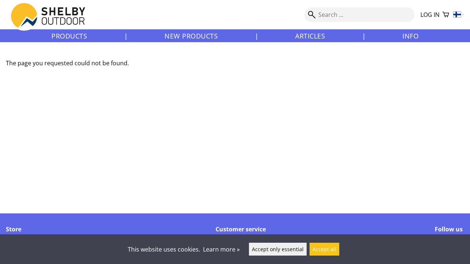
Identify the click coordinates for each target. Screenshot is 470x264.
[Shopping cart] (445, 15)
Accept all (324, 249)
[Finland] (458, 15)
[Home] (52, 22)
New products (191, 36)
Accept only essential (278, 249)
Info (410, 36)
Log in (430, 15)
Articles (310, 36)
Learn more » (221, 249)
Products (69, 36)
